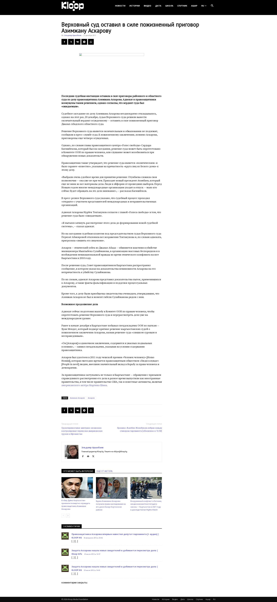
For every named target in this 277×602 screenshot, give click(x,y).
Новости (120, 5)
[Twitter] (71, 42)
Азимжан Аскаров (77, 398)
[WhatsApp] (91, 42)
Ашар (194, 5)
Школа (169, 5)
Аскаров (91, 398)
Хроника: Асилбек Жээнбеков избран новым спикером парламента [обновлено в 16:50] (139, 429)
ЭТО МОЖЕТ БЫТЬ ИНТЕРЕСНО (78, 471)
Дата (158, 5)
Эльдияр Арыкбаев (72, 35)
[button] (212, 5)
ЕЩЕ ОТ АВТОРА (105, 471)
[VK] (78, 42)
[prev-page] (63, 515)
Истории (134, 5)
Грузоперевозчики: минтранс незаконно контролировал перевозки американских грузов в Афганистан (81, 431)
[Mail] (89, 456)
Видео (147, 5)
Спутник (182, 5)
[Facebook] (64, 42)
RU (202, 5)
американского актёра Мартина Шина (84, 385)
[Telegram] (84, 42)
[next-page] (68, 515)
